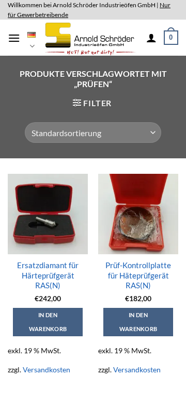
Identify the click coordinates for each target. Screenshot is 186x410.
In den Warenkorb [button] (48, 321)
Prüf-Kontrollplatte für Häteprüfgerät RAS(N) (138, 275)
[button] (14, 38)
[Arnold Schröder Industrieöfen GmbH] (90, 38)
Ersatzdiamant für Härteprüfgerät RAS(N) (48, 275)
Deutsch (31, 38)
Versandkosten (46, 369)
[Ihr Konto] (151, 37)
